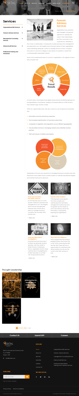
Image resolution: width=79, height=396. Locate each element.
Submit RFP (39, 335)
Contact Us (65, 3)
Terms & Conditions (18, 388)
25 (25, 328)
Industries (41, 3)
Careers (48, 3)
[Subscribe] (27, 377)
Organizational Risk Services (11, 27)
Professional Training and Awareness (10, 52)
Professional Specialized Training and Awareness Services (63, 364)
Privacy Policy (7, 388)
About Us (27, 3)
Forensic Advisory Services (11, 33)
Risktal (63, 393)
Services (34, 3)
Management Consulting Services (10, 39)
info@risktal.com (10, 358)
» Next (29, 328)
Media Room (56, 3)
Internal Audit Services (10, 46)
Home (21, 3)
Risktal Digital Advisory (16, 393)
